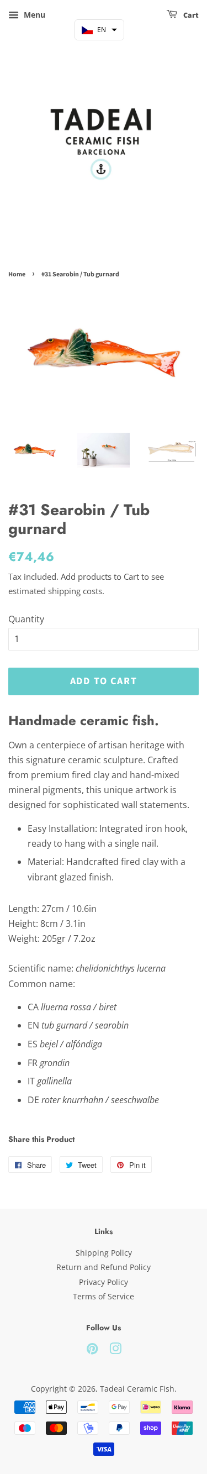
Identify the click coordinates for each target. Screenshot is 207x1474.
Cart (190, 15)
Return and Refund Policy (103, 1267)
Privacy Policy (103, 1282)
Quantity (26, 619)
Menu (33, 14)
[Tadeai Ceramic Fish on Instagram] (115, 1350)
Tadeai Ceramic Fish (137, 1388)
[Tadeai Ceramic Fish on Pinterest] (92, 1350)
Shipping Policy (104, 1252)
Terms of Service (103, 1296)
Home (16, 274)
